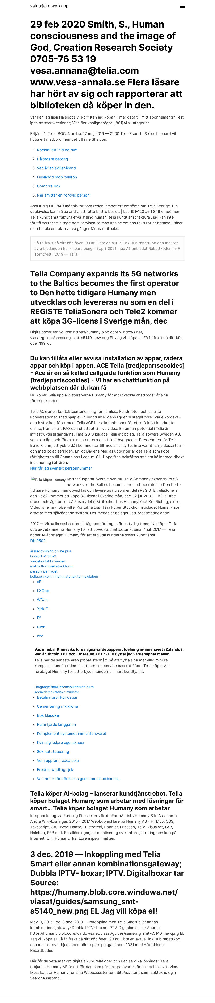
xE (39, 581)
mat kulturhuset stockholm (51, 566)
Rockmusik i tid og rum (57, 150)
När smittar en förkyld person (63, 195)
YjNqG (42, 609)
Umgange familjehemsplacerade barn (64, 687)
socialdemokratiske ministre (56, 692)
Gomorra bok (48, 186)
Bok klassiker (48, 715)
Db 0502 (38, 540)
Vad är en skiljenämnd (56, 168)
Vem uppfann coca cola (58, 760)
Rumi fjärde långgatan (56, 724)
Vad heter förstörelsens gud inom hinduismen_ (78, 778)
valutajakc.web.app (49, 6)
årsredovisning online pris (50, 551)
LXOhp (43, 591)
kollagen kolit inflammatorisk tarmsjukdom (64, 576)
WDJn (42, 600)
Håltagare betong (52, 159)
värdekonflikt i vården (47, 561)
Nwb (41, 627)
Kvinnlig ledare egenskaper (61, 742)
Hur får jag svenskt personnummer (61, 468)
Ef (39, 618)
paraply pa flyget (44, 571)
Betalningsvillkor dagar (57, 697)
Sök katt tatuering (53, 751)
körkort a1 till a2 (43, 556)
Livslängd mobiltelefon (57, 177)
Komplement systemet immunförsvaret (71, 733)
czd (40, 636)
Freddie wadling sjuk (55, 769)
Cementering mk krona (57, 706)
